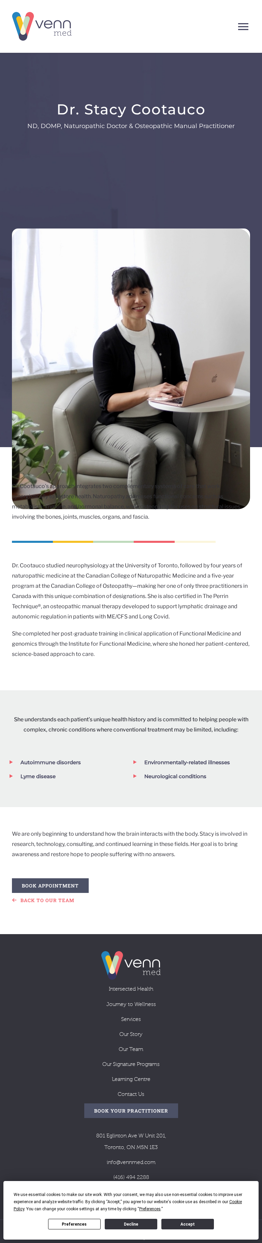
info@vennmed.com (131, 1162)
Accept (187, 1224)
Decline (131, 1224)
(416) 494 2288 (131, 1177)
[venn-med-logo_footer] (131, 953)
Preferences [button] (150, 1209)
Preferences (74, 1224)
